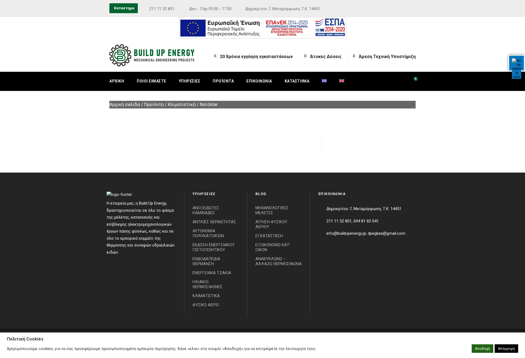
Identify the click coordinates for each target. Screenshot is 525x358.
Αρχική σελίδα (124, 104)
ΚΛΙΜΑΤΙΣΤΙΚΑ (206, 295)
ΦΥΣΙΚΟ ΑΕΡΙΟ (205, 304)
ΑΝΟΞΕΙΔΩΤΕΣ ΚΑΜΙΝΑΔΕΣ (205, 210)
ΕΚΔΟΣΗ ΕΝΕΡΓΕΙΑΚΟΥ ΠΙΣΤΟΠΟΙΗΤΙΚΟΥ (213, 247)
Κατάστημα (297, 81)
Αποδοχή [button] (482, 348)
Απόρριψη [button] (506, 348)
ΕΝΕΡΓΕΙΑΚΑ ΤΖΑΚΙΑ (211, 272)
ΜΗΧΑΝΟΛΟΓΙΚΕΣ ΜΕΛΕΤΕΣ (271, 210)
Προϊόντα (223, 81)
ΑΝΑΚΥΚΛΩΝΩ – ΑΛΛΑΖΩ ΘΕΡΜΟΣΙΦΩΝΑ (278, 261)
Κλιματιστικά (182, 104)
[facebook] (404, 8)
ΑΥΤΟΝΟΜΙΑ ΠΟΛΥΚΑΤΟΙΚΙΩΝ (208, 233)
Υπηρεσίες (189, 81)
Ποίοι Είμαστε (151, 81)
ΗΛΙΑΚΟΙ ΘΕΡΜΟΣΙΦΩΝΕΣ (207, 284)
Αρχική (116, 81)
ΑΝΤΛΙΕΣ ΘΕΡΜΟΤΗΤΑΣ (214, 221)
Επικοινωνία (259, 81)
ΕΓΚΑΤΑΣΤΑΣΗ (269, 235)
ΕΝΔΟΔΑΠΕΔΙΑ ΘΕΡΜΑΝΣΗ (206, 261)
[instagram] (414, 8)
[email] (393, 8)
